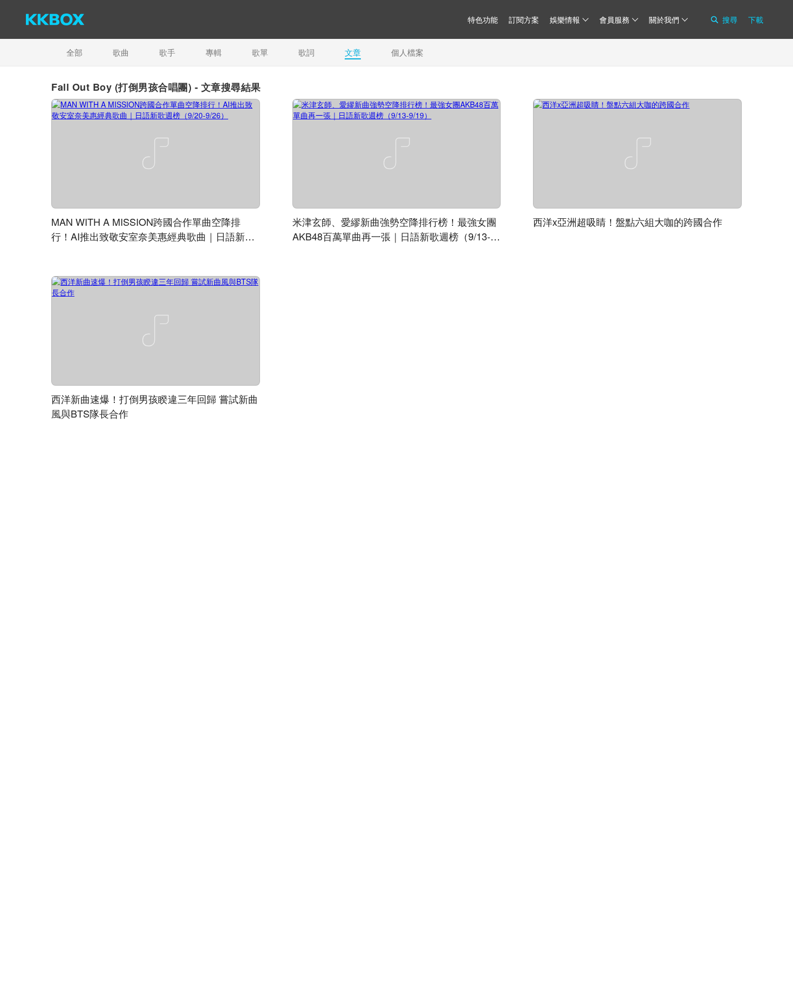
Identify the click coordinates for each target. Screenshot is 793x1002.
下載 (755, 19)
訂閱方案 (524, 19)
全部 (74, 52)
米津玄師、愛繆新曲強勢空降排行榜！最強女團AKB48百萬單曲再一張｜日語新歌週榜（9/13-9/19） (394, 236)
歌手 (167, 52)
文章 (353, 52)
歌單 (260, 52)
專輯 (214, 52)
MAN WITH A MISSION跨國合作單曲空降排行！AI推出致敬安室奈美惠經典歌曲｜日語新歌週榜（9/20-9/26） (153, 236)
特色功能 (483, 19)
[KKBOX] (55, 19)
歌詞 (306, 52)
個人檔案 (407, 52)
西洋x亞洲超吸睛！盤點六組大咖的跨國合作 (627, 221)
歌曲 (121, 52)
